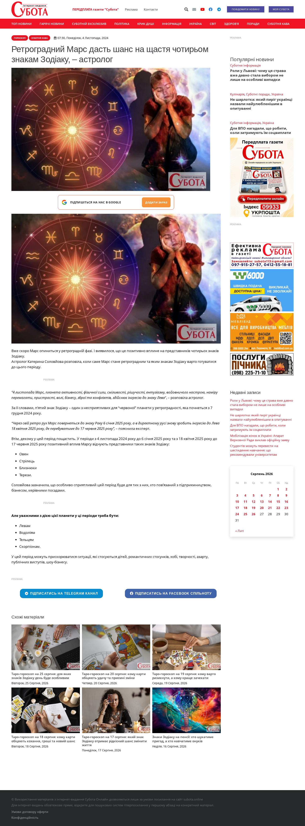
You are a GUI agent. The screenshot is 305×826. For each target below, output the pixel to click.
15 (278, 501)
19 (253, 508)
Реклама (131, 9)
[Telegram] (219, 9)
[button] (186, 9)
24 (237, 514)
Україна (277, 94)
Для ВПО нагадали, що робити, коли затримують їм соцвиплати (260, 130)
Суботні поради (258, 94)
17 (237, 508)
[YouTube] (202, 9)
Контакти (151, 9)
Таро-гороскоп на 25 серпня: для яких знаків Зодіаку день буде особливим (41, 676)
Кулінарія (237, 94)
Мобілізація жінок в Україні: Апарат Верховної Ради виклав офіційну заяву (259, 438)
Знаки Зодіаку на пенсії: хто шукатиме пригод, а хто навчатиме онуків (183, 739)
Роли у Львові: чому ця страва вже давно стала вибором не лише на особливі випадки (258, 75)
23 (286, 508)
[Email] (194, 9)
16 (286, 501)
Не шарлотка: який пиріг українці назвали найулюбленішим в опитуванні (261, 104)
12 (253, 501)
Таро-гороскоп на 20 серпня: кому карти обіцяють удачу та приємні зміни (114, 676)
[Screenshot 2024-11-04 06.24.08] (116, 279)
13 (262, 501)
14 (270, 501)
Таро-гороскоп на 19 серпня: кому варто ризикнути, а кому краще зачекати (184, 676)
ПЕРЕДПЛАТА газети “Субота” (95, 9)
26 (253, 514)
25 (245, 514)
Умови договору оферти (29, 812)
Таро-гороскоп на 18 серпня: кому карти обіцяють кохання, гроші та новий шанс (43, 739)
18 (245, 508)
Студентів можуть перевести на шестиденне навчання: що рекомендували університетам (254, 450)
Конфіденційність (24, 817)
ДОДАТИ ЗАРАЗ (156, 202)
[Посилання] (29, 9)
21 (270, 508)
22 (278, 508)
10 (237, 501)
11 (245, 501)
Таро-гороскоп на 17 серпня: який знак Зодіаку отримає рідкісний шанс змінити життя (114, 741)
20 (262, 508)
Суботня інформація (245, 65)
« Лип (239, 531)
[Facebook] (210, 9)
